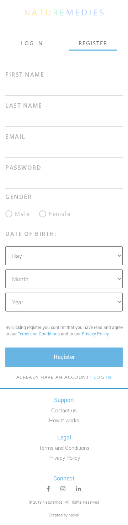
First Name (24, 74)
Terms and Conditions (39, 333)
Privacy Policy (95, 333)
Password (23, 167)
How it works (64, 420)
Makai (74, 515)
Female (59, 213)
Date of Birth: (30, 234)
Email (15, 136)
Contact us (64, 410)
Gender (18, 197)
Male (22, 213)
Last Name (23, 105)
